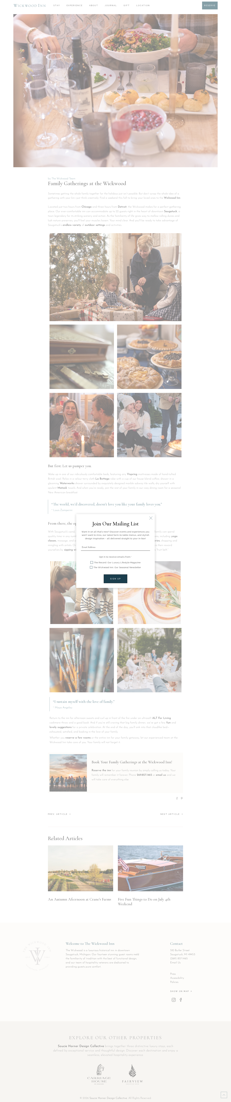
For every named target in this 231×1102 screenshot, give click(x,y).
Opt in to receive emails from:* (115, 557)
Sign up (115, 579)
